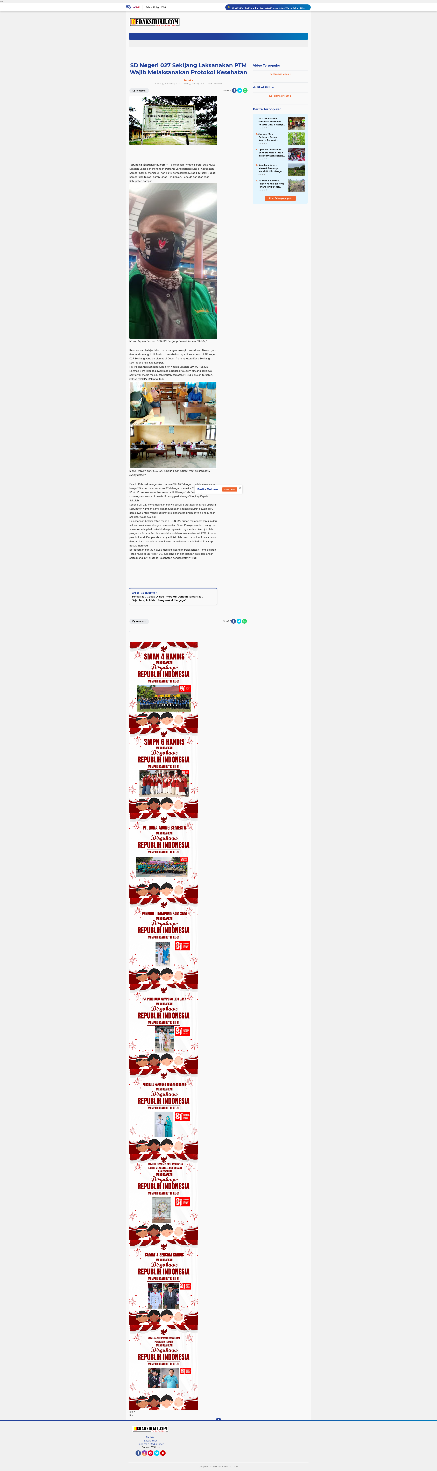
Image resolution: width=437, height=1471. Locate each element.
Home (135, 7)
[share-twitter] (239, 90)
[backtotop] (218, 1421)
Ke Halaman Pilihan (279, 96)
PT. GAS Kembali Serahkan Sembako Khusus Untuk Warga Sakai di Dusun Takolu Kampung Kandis (271, 121)
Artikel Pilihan (264, 87)
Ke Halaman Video (279, 74)
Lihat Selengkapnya (279, 198)
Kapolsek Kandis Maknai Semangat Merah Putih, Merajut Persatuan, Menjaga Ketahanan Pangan (270, 168)
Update (230, 489)
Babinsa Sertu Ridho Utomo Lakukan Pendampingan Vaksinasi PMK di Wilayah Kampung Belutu (269, 7)
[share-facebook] (234, 90)
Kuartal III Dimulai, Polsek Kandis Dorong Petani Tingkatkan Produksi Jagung (271, 183)
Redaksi (150, 1437)
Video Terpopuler (266, 65)
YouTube (165, 1457)
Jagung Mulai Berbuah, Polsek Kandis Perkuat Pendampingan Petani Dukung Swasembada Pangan (271, 137)
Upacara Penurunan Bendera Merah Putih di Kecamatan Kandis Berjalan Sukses (270, 152)
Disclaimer (150, 1440)
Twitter (158, 1457)
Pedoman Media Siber (150, 1444)
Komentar (140, 90)
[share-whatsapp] (245, 90)
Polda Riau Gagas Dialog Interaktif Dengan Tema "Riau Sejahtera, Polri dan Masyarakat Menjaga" (167, 598)
